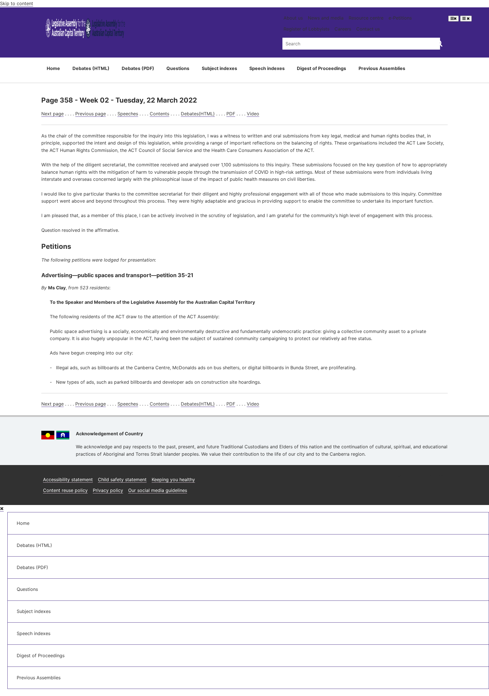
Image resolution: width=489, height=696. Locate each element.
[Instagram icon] (400, 477)
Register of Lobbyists (306, 29)
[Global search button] (439, 43)
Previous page (90, 113)
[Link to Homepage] (85, 29)
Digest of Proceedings (321, 68)
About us (293, 18)
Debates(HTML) (198, 113)
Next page (52, 113)
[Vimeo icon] (441, 477)
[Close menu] (2, 509)
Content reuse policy (65, 490)
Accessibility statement (68, 479)
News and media (326, 18)
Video (253, 113)
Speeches (127, 113)
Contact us (368, 29)
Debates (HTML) (91, 68)
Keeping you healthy (173, 479)
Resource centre (366, 18)
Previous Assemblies (382, 68)
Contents (159, 113)
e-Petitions (400, 18)
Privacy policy (108, 490)
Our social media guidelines (157, 490)
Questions (177, 68)
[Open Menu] (453, 19)
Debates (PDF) (138, 68)
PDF (230, 113)
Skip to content (16, 3)
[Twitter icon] (428, 477)
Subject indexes (219, 68)
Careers (342, 29)
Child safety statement (122, 479)
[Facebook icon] (414, 477)
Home (53, 68)
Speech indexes (267, 68)
